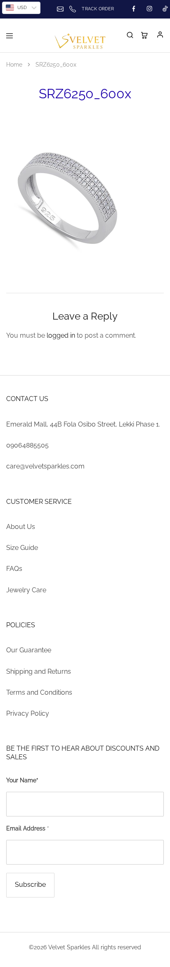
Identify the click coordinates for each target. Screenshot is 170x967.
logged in (61, 335)
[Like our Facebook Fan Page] (134, 9)
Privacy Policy (27, 713)
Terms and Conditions (39, 692)
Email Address (27, 828)
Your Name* (22, 780)
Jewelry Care (26, 590)
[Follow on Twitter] (149, 9)
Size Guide (22, 548)
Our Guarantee (28, 650)
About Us (20, 527)
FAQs (14, 569)
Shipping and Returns (38, 671)
